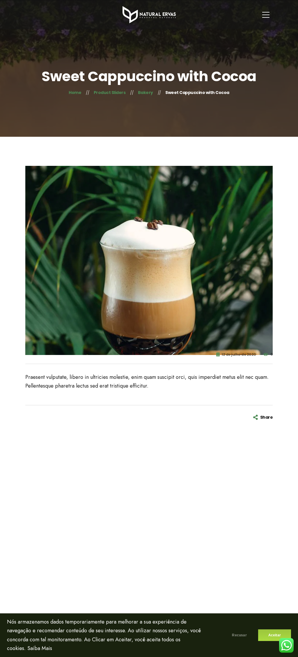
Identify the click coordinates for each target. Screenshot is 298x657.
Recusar (239, 635)
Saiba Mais (39, 648)
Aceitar (274, 635)
